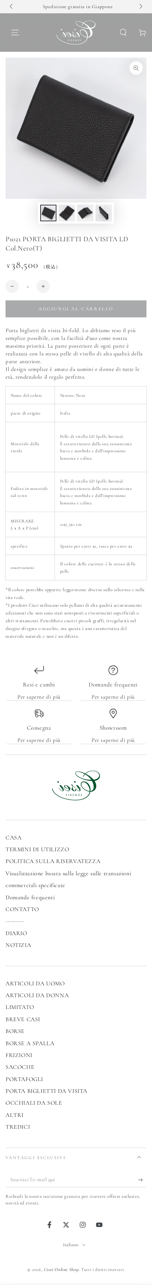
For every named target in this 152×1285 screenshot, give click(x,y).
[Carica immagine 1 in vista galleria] (48, 213)
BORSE (15, 1031)
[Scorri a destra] (140, 6)
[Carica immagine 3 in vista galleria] (85, 213)
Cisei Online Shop (61, 1269)
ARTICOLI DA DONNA (37, 995)
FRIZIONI (19, 1055)
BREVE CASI (23, 1019)
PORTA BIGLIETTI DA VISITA (46, 1091)
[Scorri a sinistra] (12, 6)
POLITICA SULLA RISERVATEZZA (53, 861)
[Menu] (15, 32)
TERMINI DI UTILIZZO (37, 849)
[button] (123, 32)
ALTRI (15, 1115)
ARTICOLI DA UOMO (35, 983)
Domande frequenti (30, 897)
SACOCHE (20, 1067)
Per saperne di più (39, 696)
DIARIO (16, 933)
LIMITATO (20, 1007)
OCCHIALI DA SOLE (34, 1103)
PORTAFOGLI (24, 1079)
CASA (13, 837)
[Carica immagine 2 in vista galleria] (67, 213)
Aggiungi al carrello (76, 309)
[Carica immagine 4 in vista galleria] (104, 213)
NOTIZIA (18, 945)
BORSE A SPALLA (30, 1043)
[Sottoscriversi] (142, 1180)
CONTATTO (22, 909)
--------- (15, 921)
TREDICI (18, 1127)
